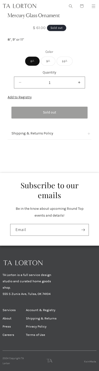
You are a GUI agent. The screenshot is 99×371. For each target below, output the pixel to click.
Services (9, 310)
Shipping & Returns (41, 318)
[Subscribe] (83, 230)
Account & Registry (40, 310)
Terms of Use (35, 335)
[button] (93, 6)
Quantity (49, 72)
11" (67, 62)
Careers (8, 335)
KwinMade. (90, 361)
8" (35, 62)
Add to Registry (20, 97)
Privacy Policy (36, 326)
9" (50, 62)
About (7, 318)
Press (7, 326)
